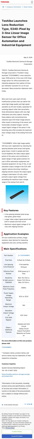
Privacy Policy (10, 428)
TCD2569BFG (25, 255)
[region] (17, 424)
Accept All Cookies (17, 436)
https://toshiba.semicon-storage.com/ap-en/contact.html (16, 375)
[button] (32, 2)
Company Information (14, 7)
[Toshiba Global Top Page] (5, 2)
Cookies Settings (17, 431)
